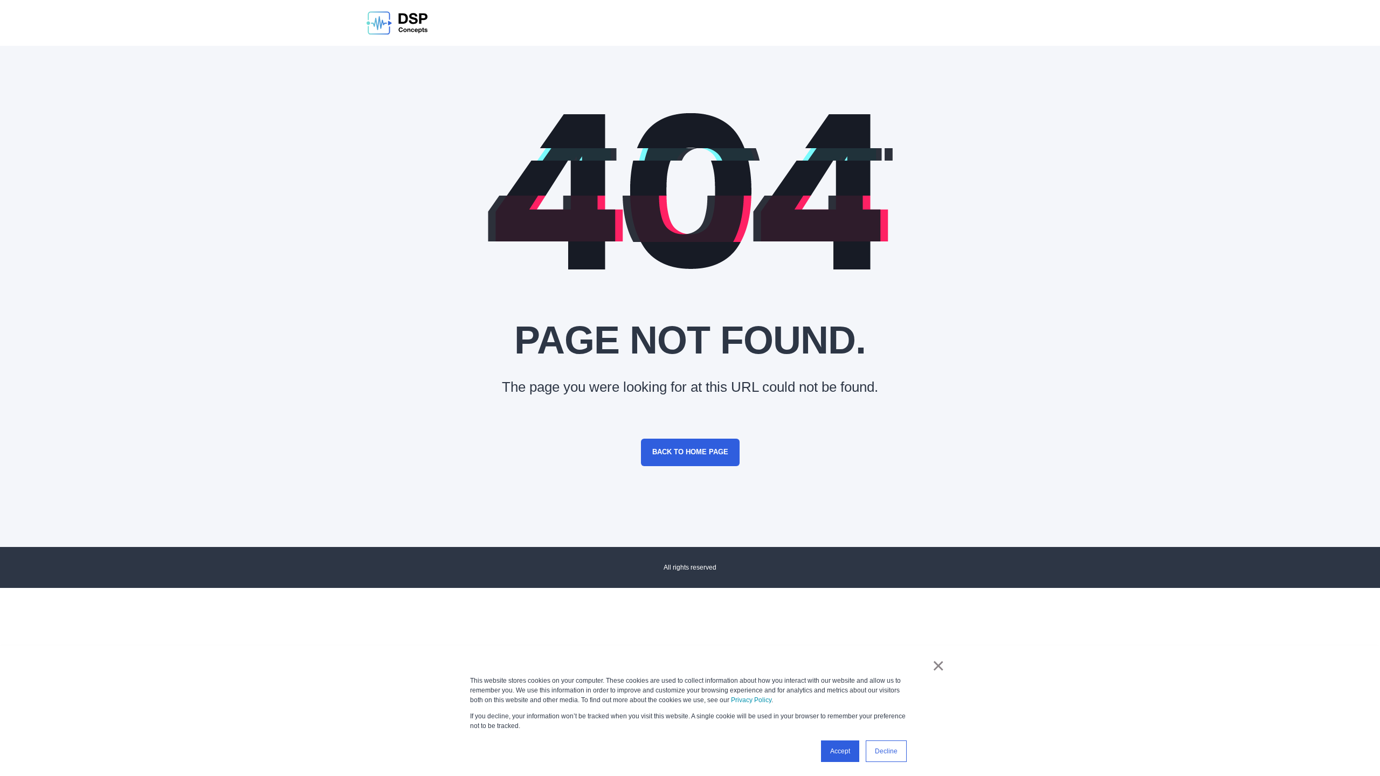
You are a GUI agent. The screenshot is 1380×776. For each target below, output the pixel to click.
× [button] (938, 665)
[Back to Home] (397, 22)
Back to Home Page (690, 452)
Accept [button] (840, 751)
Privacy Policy (751, 700)
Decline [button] (886, 751)
